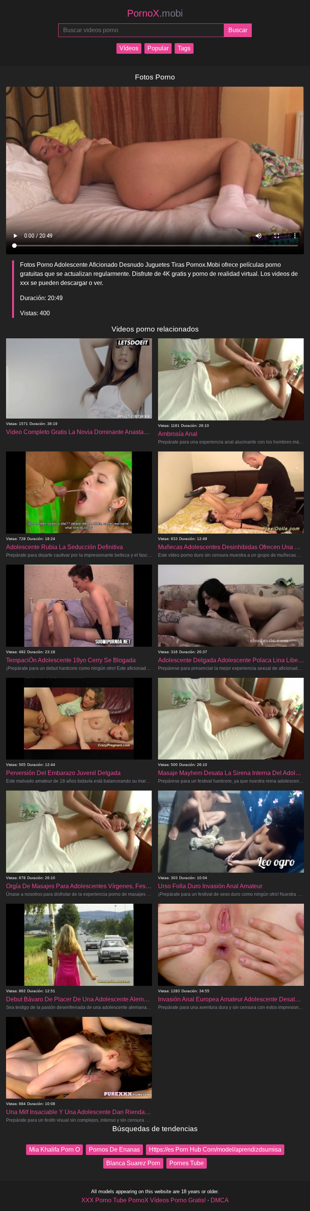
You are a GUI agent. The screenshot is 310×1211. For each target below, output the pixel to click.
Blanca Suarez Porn (133, 1163)
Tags (184, 48)
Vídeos (128, 48)
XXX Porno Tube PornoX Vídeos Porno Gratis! (143, 1200)
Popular (158, 48)
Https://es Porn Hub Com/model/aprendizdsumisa (215, 1149)
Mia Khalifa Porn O (54, 1149)
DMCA (220, 1200)
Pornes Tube (186, 1163)
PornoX (155, 13)
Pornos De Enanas (114, 1149)
